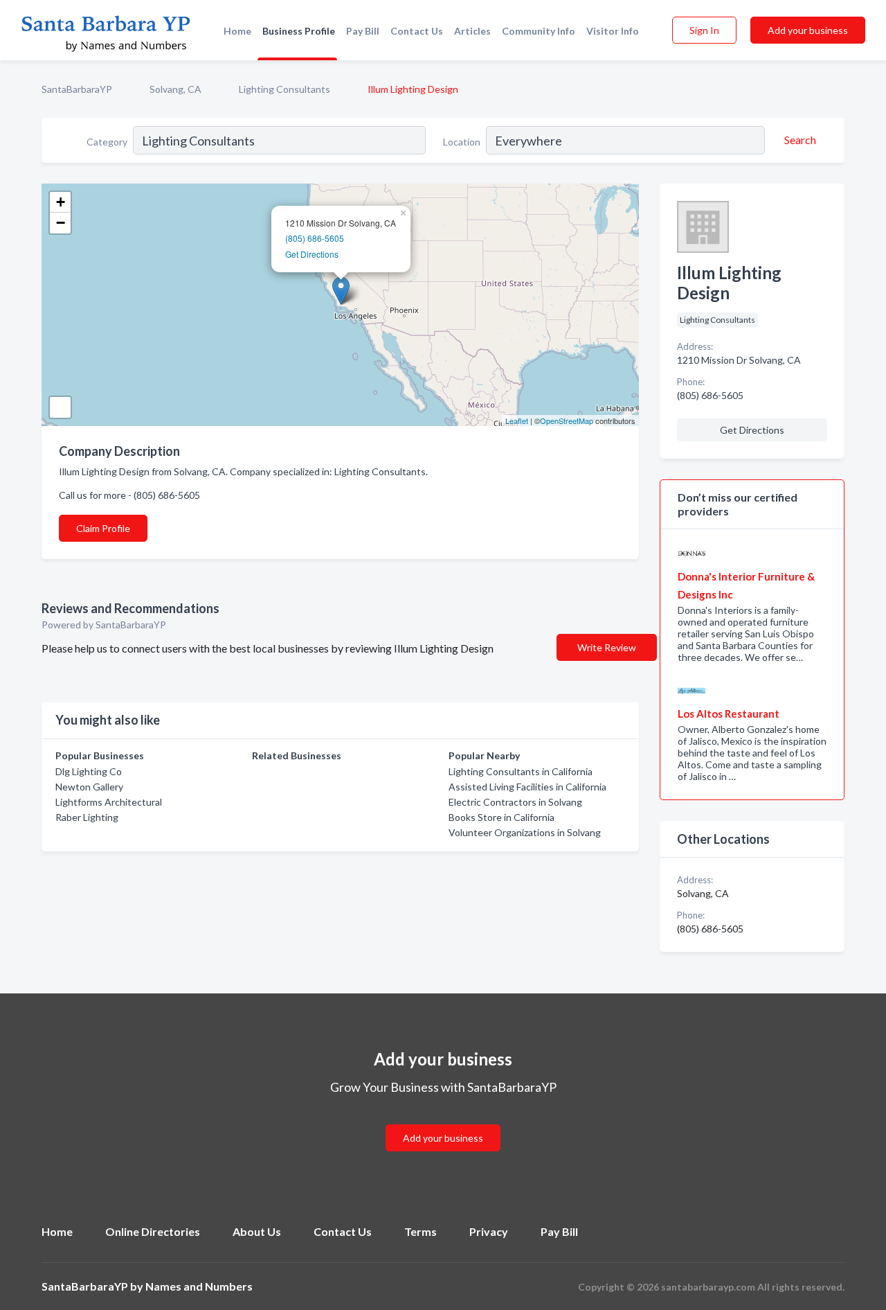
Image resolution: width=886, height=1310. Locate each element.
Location (461, 142)
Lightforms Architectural (108, 802)
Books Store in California (501, 817)
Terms (420, 1231)
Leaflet (516, 420)
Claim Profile (103, 528)
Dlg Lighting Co (88, 771)
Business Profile (298, 31)
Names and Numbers (199, 1286)
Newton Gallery (89, 787)
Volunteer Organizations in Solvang (525, 832)
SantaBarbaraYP (77, 89)
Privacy (488, 1231)
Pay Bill (362, 31)
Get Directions (311, 254)
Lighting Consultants (284, 89)
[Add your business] (443, 1121)
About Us (257, 1231)
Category (107, 142)
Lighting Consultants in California (521, 771)
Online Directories (152, 1231)
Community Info (538, 31)
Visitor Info (612, 31)
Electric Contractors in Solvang (515, 802)
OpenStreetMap (566, 420)
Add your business (808, 30)
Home (237, 31)
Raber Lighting (86, 817)
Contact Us (416, 31)
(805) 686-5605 (314, 238)
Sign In (704, 30)
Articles (472, 31)
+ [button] (60, 202)
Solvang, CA (175, 89)
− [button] (60, 222)
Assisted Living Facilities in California (527, 787)
